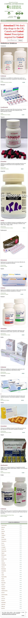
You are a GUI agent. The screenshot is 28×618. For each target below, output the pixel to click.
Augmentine (4, 576)
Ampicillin (3, 171)
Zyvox (2, 543)
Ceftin (2, 574)
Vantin (2, 578)
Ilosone (2, 580)
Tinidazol (3, 535)
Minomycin (3, 555)
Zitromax (3, 604)
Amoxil (2, 592)
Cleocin (3, 566)
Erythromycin (4, 230)
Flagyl (2, 533)
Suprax (2, 268)
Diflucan (3, 606)
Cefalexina (3, 564)
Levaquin (3, 547)
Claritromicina (4, 590)
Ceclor (2, 557)
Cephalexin (3, 46)
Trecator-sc (3, 541)
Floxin (2, 529)
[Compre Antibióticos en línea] (14, 2)
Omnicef (3, 586)
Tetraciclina (3, 551)
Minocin (3, 527)
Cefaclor (3, 563)
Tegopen (3, 117)
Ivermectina (3, 525)
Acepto (23, 615)
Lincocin (3, 598)
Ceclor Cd (3, 549)
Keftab (2, 475)
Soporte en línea (9, 11)
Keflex (2, 337)
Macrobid (3, 582)
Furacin (3, 600)
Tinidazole (3, 375)
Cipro (2, 572)
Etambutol (3, 568)
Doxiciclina (3, 539)
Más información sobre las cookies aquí (9, 614)
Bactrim (3, 608)
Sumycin (3, 296)
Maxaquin (3, 84)
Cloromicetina (4, 594)
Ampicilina (3, 570)
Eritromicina (4, 559)
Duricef (2, 545)
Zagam (2, 434)
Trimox (2, 402)
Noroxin (3, 531)
